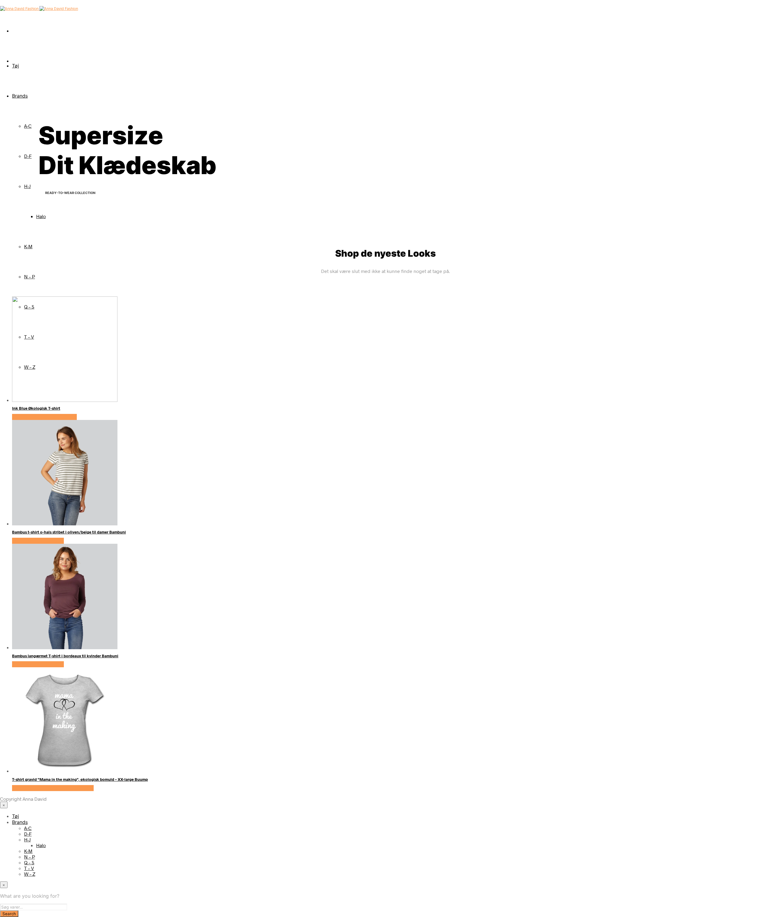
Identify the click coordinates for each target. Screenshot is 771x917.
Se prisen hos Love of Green (44, 417)
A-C (28, 126)
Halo (41, 216)
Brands (20, 96)
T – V (29, 868)
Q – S (29, 862)
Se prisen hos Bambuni (38, 541)
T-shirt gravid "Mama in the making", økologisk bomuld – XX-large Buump (80, 779)
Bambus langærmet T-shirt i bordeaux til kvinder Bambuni (65, 655)
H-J (27, 186)
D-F (28, 156)
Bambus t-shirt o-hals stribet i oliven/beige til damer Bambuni (69, 532)
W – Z (29, 874)
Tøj (15, 66)
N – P (29, 276)
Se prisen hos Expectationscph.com (53, 788)
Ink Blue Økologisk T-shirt (36, 408)
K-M (28, 246)
